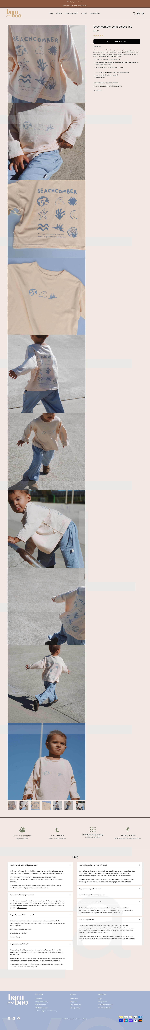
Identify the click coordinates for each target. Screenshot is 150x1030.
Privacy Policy (75, 1008)
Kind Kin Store (15, 933)
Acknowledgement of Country (46, 1011)
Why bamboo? (40, 1004)
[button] (72, 13)
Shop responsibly (41, 1002)
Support (73, 994)
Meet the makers (41, 1008)
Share (99, 90)
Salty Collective (15, 929)
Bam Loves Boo (71, 1019)
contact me (42, 964)
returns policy (22, 908)
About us (38, 998)
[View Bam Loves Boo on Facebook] (18, 1018)
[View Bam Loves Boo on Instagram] (9, 1018)
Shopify (85, 1019)
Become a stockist (104, 1008)
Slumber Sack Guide (105, 1004)
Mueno (12, 937)
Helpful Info (102, 994)
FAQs (100, 998)
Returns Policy (75, 1004)
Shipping (73, 1002)
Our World (39, 994)
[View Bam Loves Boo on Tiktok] (13, 1018)
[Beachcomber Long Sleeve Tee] (12, 805)
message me (49, 877)
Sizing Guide (102, 1002)
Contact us (74, 998)
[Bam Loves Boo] (13, 13)
